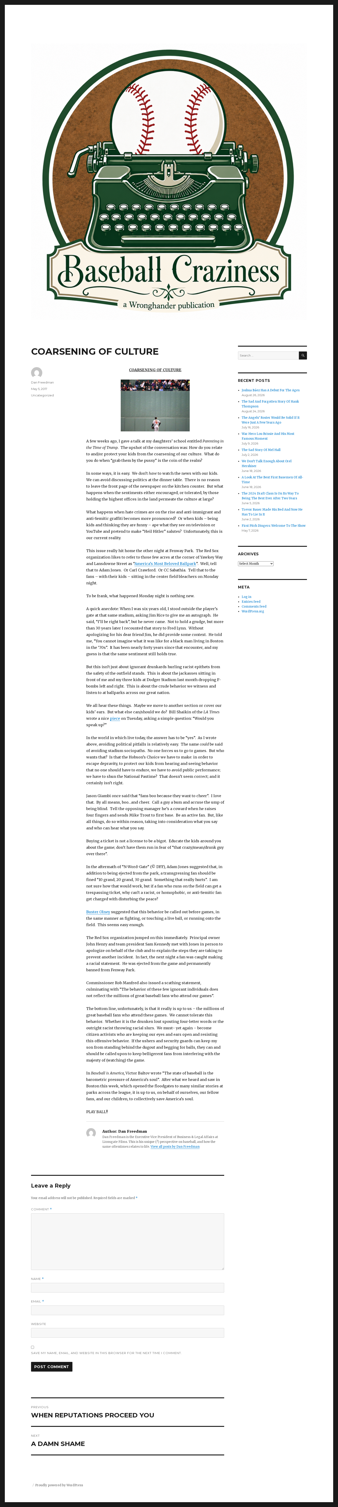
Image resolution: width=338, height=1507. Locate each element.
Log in (246, 597)
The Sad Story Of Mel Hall (261, 450)
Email (37, 1301)
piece (115, 718)
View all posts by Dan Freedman (175, 1147)
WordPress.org (253, 611)
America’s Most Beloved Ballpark (165, 563)
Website (38, 1324)
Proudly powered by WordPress (59, 1485)
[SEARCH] (303, 355)
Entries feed (251, 602)
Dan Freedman (42, 382)
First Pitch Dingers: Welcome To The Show (274, 526)
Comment (41, 1209)
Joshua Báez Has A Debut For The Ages (271, 390)
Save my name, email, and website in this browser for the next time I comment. (106, 1353)
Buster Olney (98, 912)
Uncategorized (42, 395)
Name (37, 1279)
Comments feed (254, 607)
